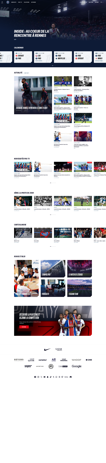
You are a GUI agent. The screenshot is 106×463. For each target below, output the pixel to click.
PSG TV (20, 2)
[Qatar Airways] (58, 349)
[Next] (90, 57)
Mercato (13, 2)
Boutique (97, 2)
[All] (53, 360)
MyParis (33, 2)
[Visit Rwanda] (64, 360)
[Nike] (47, 349)
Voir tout (26, 73)
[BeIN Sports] (63, 366)
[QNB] (89, 360)
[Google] (76, 366)
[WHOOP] (76, 360)
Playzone (26, 2)
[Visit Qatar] (31, 360)
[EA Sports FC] (51, 366)
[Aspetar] (39, 366)
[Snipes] (28, 366)
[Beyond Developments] (19, 360)
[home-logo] (7, 2)
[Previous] (15, 57)
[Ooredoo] (43, 360)
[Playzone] (24, 326)
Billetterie (91, 2)
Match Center (39, 60)
